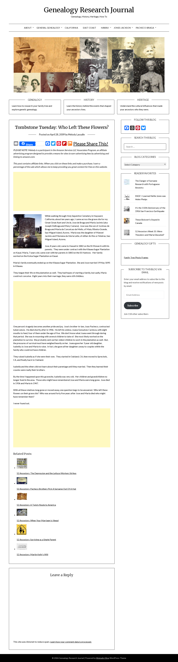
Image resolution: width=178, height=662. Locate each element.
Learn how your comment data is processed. (71, 641)
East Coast (89, 27)
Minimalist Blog (102, 658)
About (28, 27)
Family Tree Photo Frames (136, 257)
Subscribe (132, 305)
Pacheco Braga (145, 27)
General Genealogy (48, 27)
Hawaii (105, 27)
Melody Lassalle (76, 134)
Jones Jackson (122, 27)
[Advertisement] (61, 191)
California (71, 27)
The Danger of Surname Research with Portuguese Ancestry (147, 184)
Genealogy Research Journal (89, 10)
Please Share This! (90, 144)
